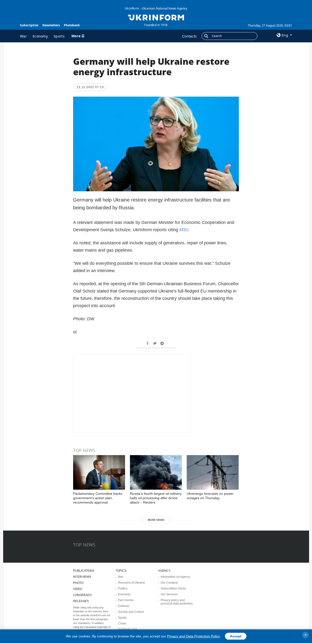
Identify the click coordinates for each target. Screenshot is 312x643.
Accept (236, 636)
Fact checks (126, 600)
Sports (59, 36)
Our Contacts (169, 582)
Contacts (189, 36)
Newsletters (51, 25)
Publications (83, 570)
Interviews (82, 577)
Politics (122, 588)
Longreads (82, 595)
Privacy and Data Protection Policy (193, 636)
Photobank (72, 25)
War (23, 36)
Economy (40, 36)
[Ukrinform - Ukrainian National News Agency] (156, 17)
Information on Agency (175, 577)
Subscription (29, 25)
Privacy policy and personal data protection (177, 601)
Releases (81, 601)
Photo (78, 583)
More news (156, 519)
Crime (122, 623)
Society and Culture (131, 612)
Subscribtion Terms (173, 588)
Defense (123, 606)
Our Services (169, 594)
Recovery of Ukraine (131, 582)
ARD (183, 229)
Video (77, 589)
